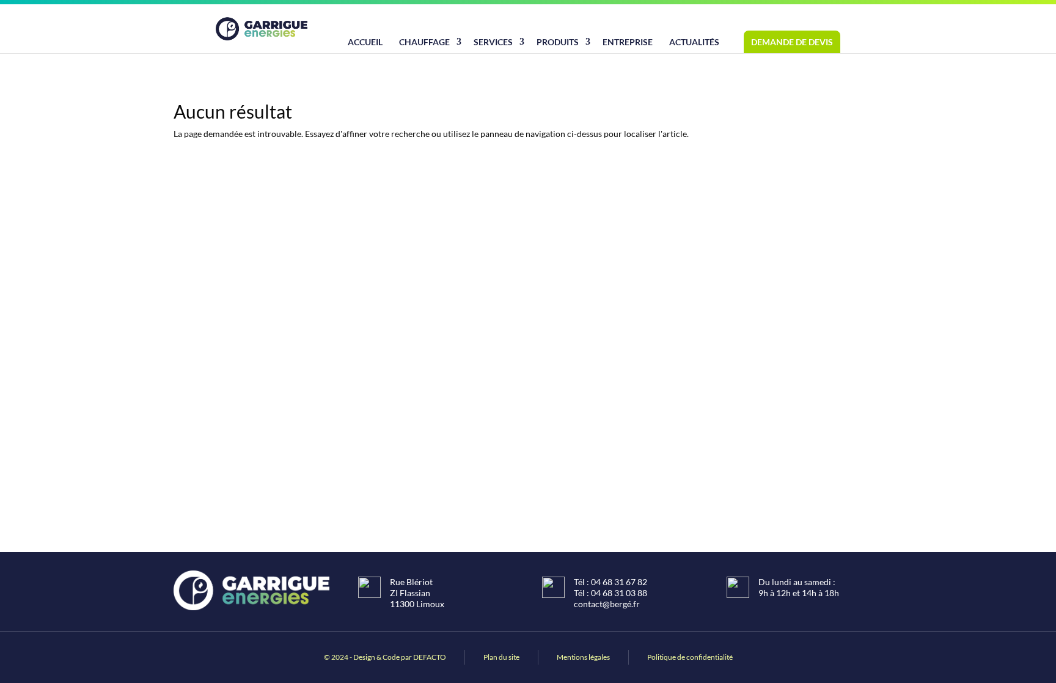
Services (493, 42)
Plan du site (501, 657)
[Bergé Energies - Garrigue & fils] (261, 28)
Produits (558, 42)
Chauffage (424, 42)
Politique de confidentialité (690, 657)
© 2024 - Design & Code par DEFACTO (385, 657)
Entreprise (628, 42)
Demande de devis (792, 42)
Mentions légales (583, 657)
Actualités (694, 42)
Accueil (365, 42)
